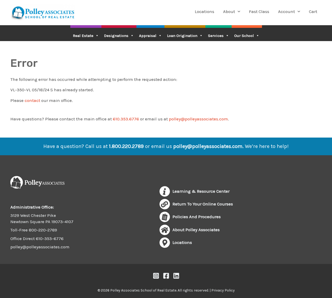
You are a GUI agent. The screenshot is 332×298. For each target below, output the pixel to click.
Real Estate (83, 35)
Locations (204, 11)
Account (286, 11)
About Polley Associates (196, 229)
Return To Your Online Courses (202, 203)
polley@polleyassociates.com (198, 118)
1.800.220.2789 (126, 146)
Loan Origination (182, 35)
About (229, 11)
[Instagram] (156, 276)
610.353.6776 (126, 118)
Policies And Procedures (196, 216)
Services (216, 35)
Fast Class (259, 11)
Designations (116, 35)
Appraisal (147, 35)
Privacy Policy (223, 290)
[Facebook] (166, 276)
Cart (313, 11)
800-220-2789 (43, 229)
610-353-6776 (50, 238)
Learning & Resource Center (201, 191)
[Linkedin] (176, 276)
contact (32, 100)
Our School (244, 35)
